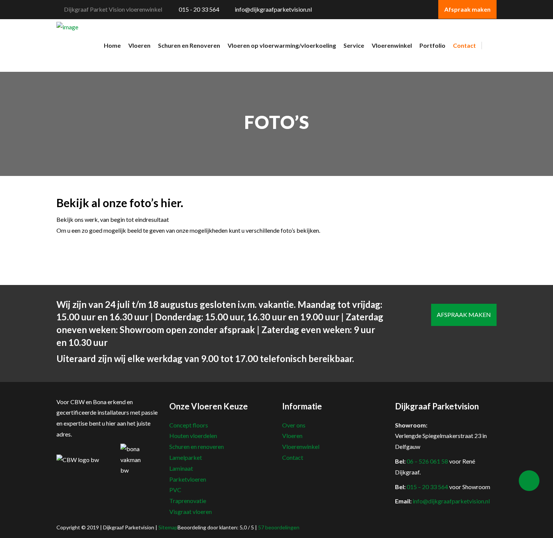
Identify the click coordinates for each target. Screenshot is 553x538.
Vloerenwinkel (300, 446)
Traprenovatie (187, 500)
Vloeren (292, 435)
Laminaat (181, 468)
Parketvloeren (187, 479)
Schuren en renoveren (196, 446)
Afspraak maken (464, 314)
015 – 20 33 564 (427, 486)
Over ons (293, 425)
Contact (292, 457)
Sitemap (168, 527)
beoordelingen (278, 527)
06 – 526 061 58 (427, 461)
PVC (175, 489)
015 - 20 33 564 (198, 9)
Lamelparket (185, 457)
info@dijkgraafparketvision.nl (273, 9)
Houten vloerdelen (193, 435)
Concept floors (188, 425)
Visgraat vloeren (190, 511)
